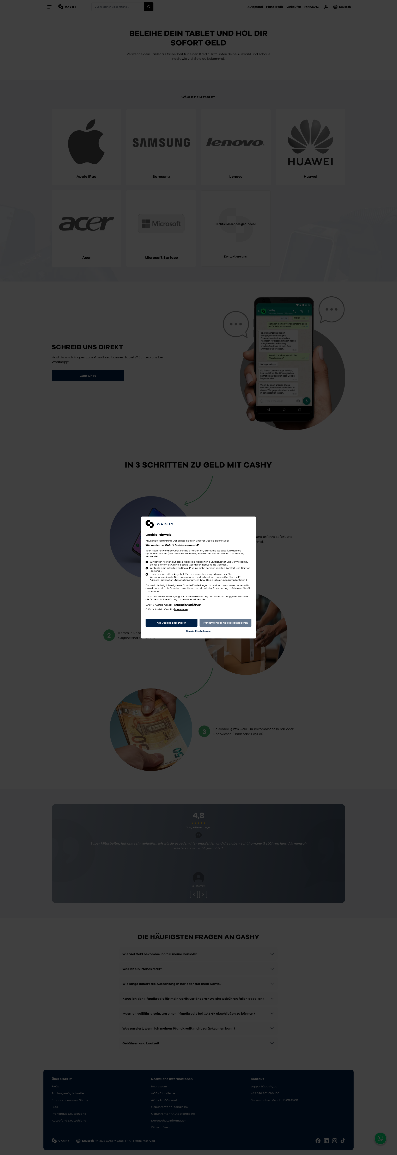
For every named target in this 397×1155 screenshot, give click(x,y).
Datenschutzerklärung (187, 604)
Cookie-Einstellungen (198, 631)
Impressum (181, 609)
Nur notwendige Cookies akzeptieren (225, 622)
